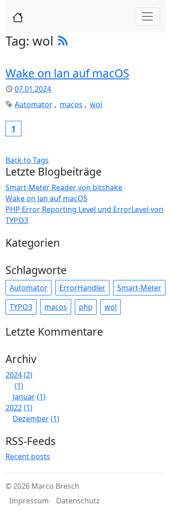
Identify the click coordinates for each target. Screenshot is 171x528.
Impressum (29, 501)
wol (96, 104)
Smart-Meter (139, 288)
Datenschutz (78, 501)
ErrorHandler (82, 288)
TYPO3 (21, 307)
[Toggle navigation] (147, 16)
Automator (33, 104)
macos (71, 104)
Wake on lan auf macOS (67, 73)
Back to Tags (27, 160)
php (86, 307)
